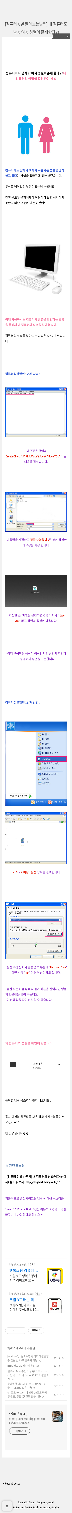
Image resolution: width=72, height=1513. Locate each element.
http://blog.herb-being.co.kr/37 (43, 1182)
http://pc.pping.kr (18, 1264)
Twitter (28, 1507)
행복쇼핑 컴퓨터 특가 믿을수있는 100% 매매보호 (24, 1270)
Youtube (46, 1507)
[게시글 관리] (22, 1331)
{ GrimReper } (18, 1413)
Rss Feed (17, 1507)
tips (10, 1348)
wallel (51, 1502)
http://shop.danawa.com (21, 1293)
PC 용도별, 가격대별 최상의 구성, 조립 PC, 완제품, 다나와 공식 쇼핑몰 (23, 1307)
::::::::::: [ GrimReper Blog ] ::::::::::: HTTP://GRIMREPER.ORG (28, 1420)
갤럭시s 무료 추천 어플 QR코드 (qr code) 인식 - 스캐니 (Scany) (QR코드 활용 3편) (27, 1375)
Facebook (37, 1507)
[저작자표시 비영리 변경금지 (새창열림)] (49, 1330)
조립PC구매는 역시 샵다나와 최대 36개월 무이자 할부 (23, 1300)
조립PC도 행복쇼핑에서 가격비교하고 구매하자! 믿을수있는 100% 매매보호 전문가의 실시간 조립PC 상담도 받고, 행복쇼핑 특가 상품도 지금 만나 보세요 (24, 1278)
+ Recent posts (11, 1483)
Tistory (32, 1502)
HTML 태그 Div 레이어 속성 (21, 1365)
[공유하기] (17, 1331)
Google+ (55, 1507)
